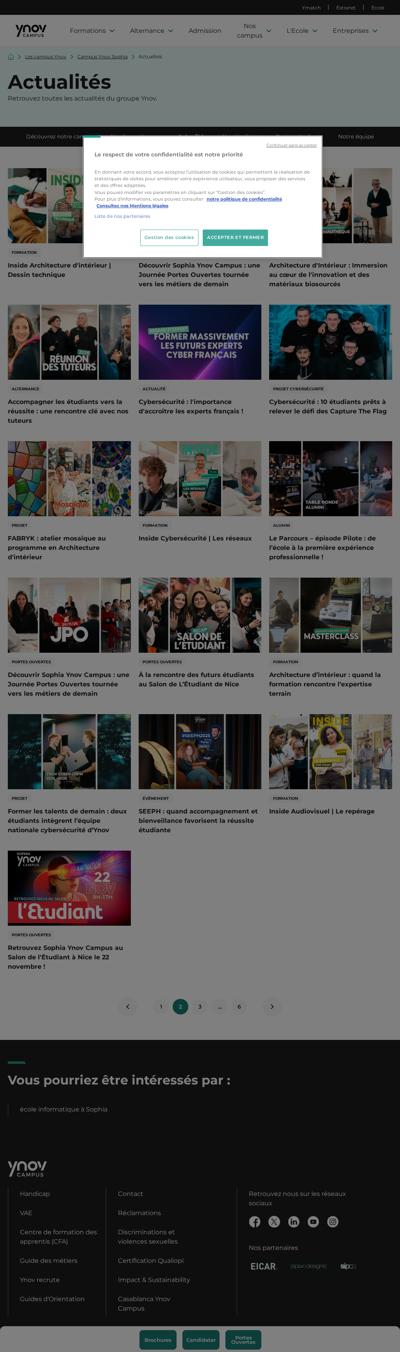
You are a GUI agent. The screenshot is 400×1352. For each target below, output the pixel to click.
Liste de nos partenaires (123, 216)
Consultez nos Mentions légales (132, 205)
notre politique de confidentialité (244, 199)
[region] (203, 196)
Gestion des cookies (169, 237)
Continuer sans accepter (291, 145)
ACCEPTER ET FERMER (235, 237)
